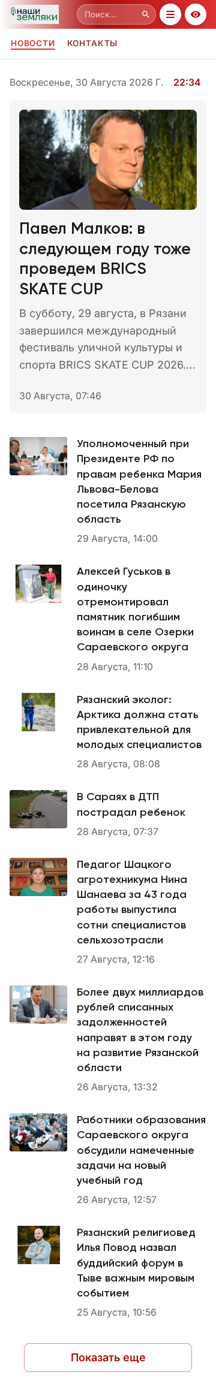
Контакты (92, 43)
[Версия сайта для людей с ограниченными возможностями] (195, 14)
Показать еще (108, 1357)
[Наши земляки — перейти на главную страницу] (41, 14)
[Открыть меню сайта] (170, 14)
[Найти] (145, 14)
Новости (33, 43)
